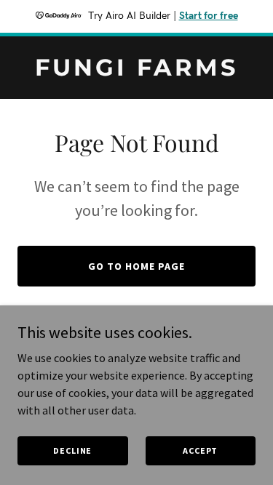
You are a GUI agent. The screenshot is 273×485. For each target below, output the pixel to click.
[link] (136, 71)
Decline (72, 450)
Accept (200, 450)
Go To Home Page (136, 266)
